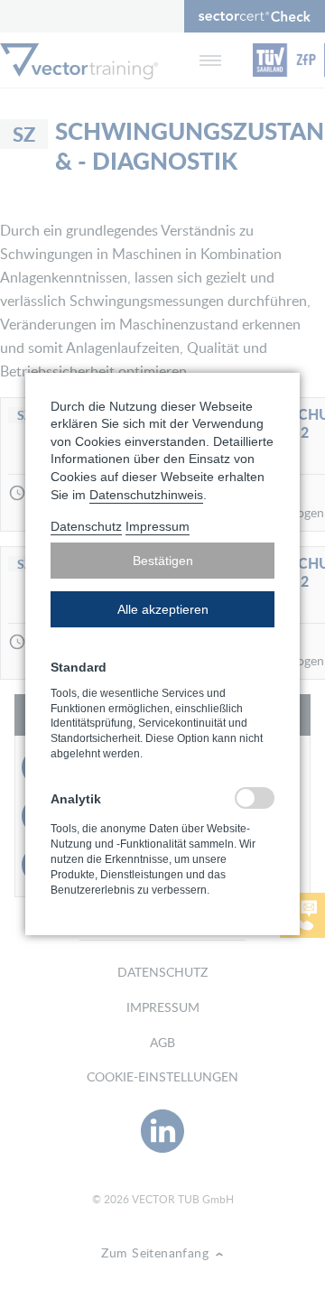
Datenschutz (86, 526)
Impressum (157, 526)
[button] (162, 561)
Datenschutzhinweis (146, 494)
